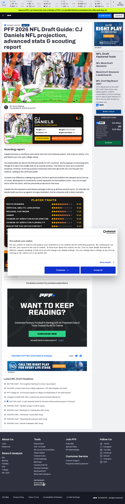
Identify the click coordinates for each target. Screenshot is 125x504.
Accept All (98, 270)
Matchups (38, 462)
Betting (5, 461)
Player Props (39, 444)
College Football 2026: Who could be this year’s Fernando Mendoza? (34, 397)
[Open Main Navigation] (3, 16)
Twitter (106, 444)
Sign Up (26, 25)
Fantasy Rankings (41, 468)
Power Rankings (40, 459)
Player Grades (39, 453)
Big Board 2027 (40, 471)
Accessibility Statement (52, 497)
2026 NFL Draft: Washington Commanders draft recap (28, 410)
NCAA (4, 5)
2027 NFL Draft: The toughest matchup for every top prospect (31, 384)
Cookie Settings (73, 497)
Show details (105, 262)
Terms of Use (33, 497)
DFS (3, 467)
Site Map (5, 497)
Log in (61, 340)
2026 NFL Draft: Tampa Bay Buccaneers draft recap (27, 419)
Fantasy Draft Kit (40, 465)
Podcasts (107, 459)
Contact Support (72, 461)
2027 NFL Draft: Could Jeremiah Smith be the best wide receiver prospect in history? (42, 401)
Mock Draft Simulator (42, 474)
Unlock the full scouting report (67, 138)
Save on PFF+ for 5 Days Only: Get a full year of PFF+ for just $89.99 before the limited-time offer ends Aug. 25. (62, 10)
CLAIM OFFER (104, 16)
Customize (60, 270)
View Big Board (42, 138)
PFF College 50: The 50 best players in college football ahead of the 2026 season (39, 393)
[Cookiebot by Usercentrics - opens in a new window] (105, 232)
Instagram (107, 447)
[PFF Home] (9, 15)
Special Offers (71, 447)
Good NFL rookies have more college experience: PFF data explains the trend (37, 388)
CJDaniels (43, 120)
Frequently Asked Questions (77, 464)
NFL (4, 2)
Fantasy (5, 464)
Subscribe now (47, 334)
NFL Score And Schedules (44, 450)
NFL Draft (6, 473)
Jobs (4, 444)
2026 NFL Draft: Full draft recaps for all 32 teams (26, 406)
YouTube (107, 450)
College (5, 470)
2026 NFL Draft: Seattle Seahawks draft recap (25, 423)
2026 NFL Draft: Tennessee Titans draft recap (25, 415)
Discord (107, 456)
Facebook (107, 453)
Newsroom (6, 447)
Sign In (119, 16)
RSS (105, 462)
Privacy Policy (18, 497)
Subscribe (70, 444)
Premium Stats (40, 456)
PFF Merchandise (72, 450)
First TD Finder (39, 447)
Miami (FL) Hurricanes (46, 125)
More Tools (108, 112)
